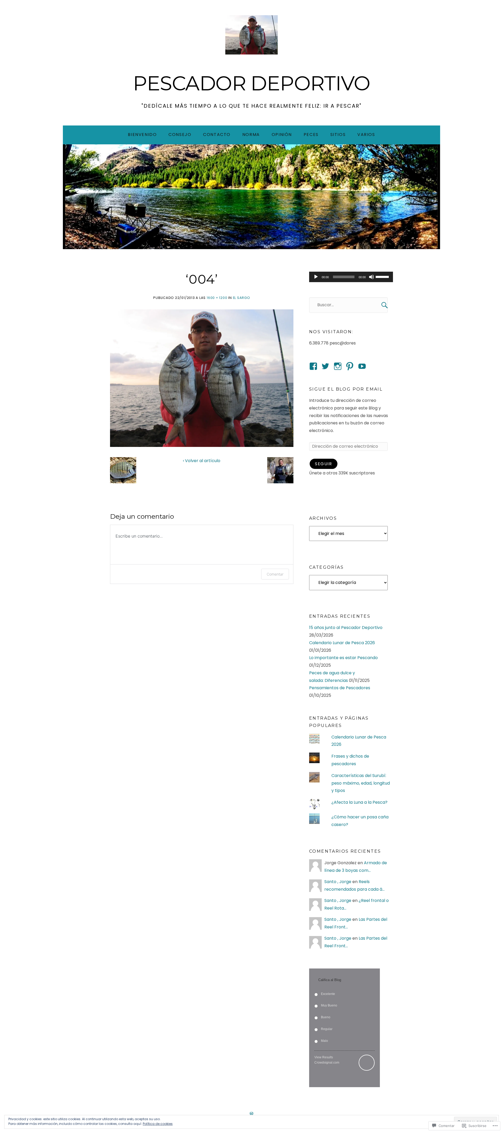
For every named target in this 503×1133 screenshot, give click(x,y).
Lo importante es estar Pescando (343, 658)
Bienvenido (142, 135)
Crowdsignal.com (326, 1062)
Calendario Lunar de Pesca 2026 (342, 643)
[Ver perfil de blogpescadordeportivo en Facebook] (313, 366)
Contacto (217, 135)
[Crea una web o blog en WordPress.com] (251, 1114)
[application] (351, 277)
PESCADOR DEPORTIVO (251, 83)
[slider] (383, 276)
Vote (367, 1063)
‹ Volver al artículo (201, 461)
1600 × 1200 (217, 297)
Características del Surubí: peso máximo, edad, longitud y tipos (360, 783)
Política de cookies (158, 1123)
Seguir (323, 464)
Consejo (179, 135)
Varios (366, 135)
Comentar (275, 574)
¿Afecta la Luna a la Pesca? (359, 802)
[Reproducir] (316, 277)
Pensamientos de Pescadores (339, 688)
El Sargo (241, 297)
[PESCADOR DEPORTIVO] (251, 196)
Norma (251, 135)
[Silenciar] (371, 277)
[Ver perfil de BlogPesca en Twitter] (325, 366)
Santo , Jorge (337, 882)
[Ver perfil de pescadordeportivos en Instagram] (337, 366)
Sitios (338, 135)
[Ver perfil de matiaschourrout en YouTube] (362, 366)
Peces (311, 135)
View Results (323, 1057)
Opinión (282, 135)
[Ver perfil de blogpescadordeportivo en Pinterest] (350, 366)
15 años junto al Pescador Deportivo (345, 628)
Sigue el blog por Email (345, 389)
